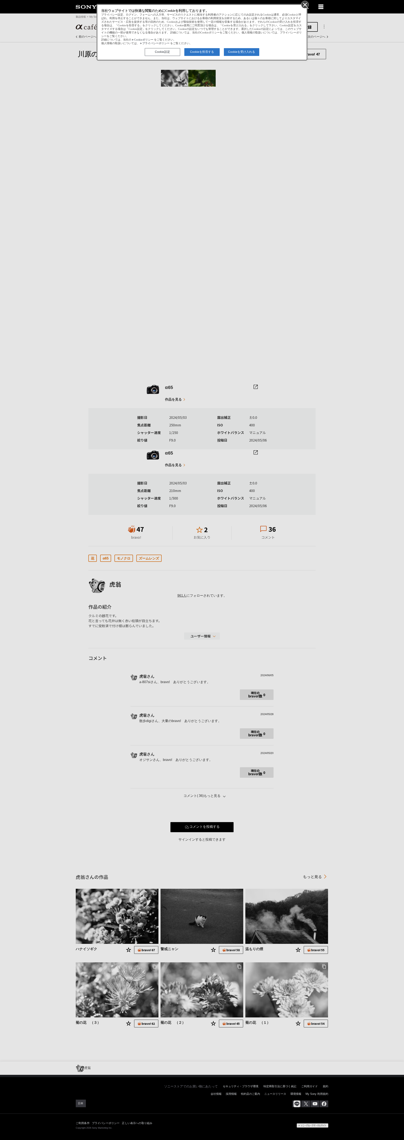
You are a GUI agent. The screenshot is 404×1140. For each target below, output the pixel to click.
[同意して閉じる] (304, 4)
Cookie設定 (162, 51)
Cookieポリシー (143, 39)
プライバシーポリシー (156, 43)
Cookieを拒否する (202, 51)
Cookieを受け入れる (241, 51)
